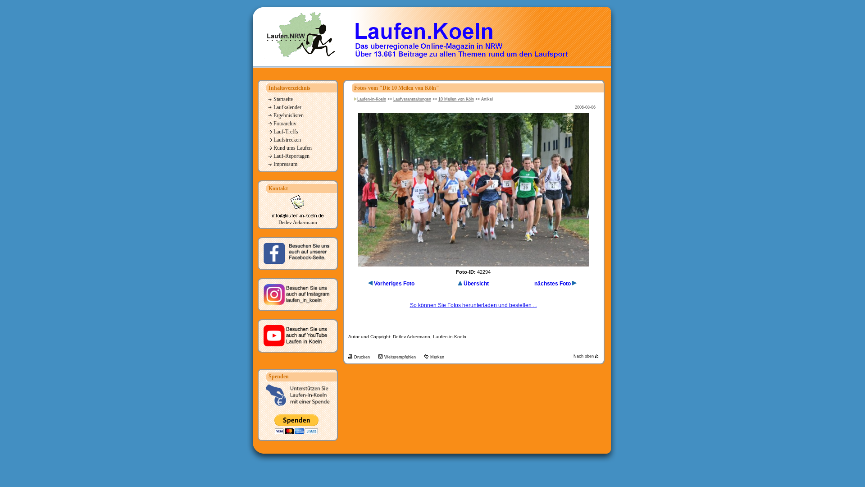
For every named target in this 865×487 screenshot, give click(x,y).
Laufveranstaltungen (412, 99)
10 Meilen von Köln (456, 99)
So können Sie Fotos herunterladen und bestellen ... (473, 305)
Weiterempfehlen (400, 357)
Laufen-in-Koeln (371, 99)
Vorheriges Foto (394, 283)
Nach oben (584, 356)
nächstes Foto (552, 283)
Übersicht (476, 283)
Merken (437, 357)
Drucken (362, 357)
